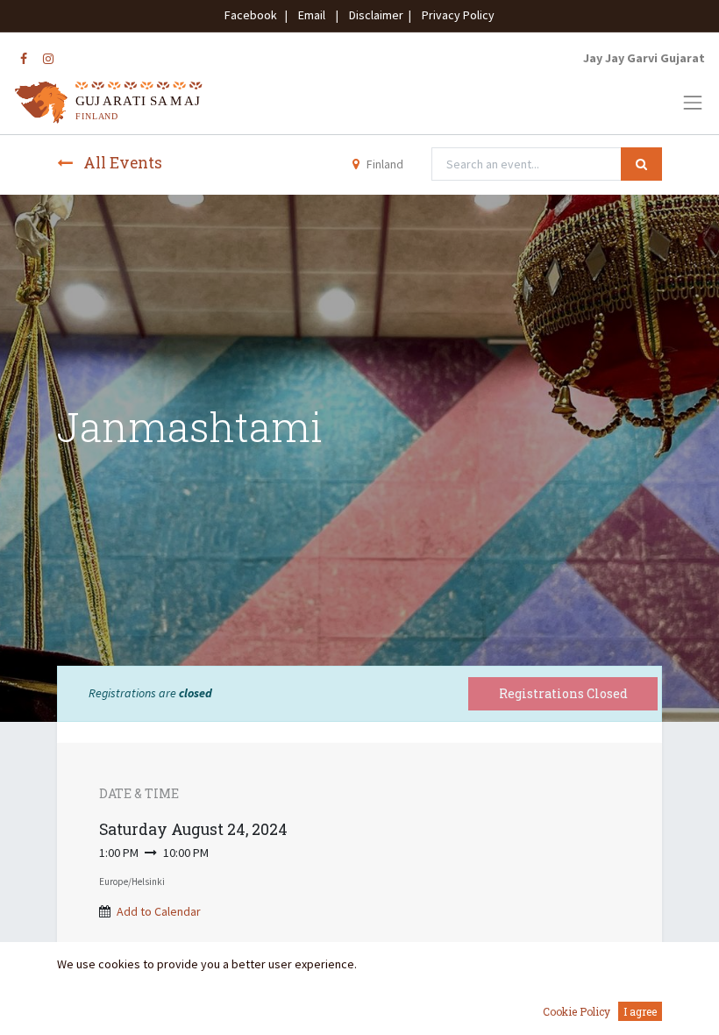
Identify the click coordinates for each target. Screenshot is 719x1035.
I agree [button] (640, 1011)
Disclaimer (373, 15)
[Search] (641, 164)
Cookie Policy (576, 1011)
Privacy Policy (454, 15)
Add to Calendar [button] (159, 911)
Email (311, 15)
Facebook (253, 15)
